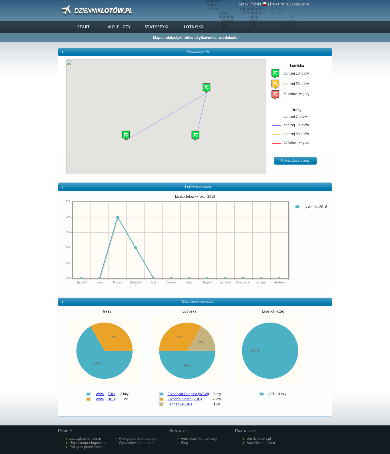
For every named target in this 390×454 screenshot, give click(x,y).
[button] (206, 88)
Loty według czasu (198, 187)
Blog (184, 443)
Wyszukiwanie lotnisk (136, 443)
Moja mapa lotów (198, 52)
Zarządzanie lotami (85, 438)
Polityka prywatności (86, 447)
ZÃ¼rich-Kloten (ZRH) (185, 399)
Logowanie (300, 4)
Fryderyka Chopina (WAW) (188, 394)
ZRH (111, 394)
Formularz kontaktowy (199, 438)
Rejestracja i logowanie (88, 443)
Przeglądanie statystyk (138, 438)
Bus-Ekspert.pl (258, 438)
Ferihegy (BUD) (180, 404)
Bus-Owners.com (260, 443)
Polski (256, 4)
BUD (111, 399)
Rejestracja (279, 4)
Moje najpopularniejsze (198, 302)
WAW (100, 394)
